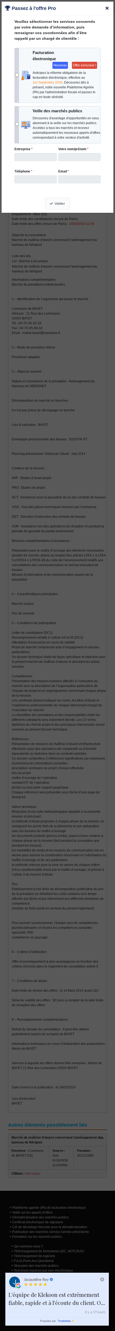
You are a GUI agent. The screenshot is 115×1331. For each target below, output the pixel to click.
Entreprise (23, 149)
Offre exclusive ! (84, 65)
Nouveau (60, 65)
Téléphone (23, 171)
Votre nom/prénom (73, 149)
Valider (60, 204)
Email (63, 171)
